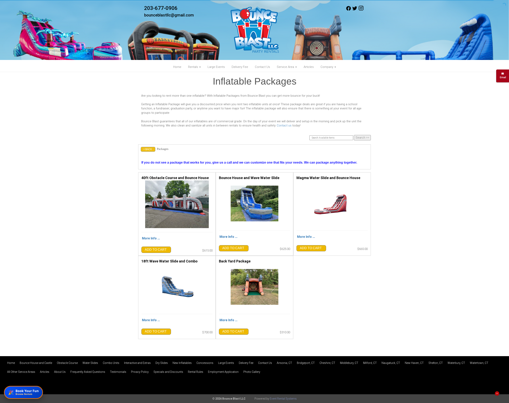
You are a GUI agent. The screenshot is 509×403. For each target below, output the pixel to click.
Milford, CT (370, 362)
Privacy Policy (140, 371)
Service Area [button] (286, 67)
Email (502, 77)
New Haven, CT (414, 362)
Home (177, 67)
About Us (60, 371)
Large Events (216, 67)
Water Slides (90, 362)
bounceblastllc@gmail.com (169, 15)
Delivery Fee (240, 67)
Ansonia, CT (284, 362)
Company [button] (327, 67)
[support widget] (497, 393)
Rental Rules (195, 371)
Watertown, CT (479, 362)
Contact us (284, 125)
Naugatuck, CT (391, 362)
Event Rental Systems (283, 398)
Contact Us (262, 67)
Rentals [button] (193, 67)
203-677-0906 (161, 8)
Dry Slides (161, 362)
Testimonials (118, 371)
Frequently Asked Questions (87, 371)
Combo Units (111, 362)
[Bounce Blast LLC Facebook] (348, 10)
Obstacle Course (67, 362)
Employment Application (223, 371)
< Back (147, 149)
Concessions (204, 362)
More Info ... (151, 238)
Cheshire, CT (327, 362)
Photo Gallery (251, 371)
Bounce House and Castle (36, 362)
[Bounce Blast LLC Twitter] (354, 10)
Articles (309, 67)
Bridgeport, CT (306, 362)
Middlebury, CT (349, 362)
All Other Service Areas (21, 371)
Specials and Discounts (168, 371)
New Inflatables (182, 362)
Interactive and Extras (137, 362)
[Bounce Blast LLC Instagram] (361, 10)
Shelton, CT (435, 362)
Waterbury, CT (456, 362)
